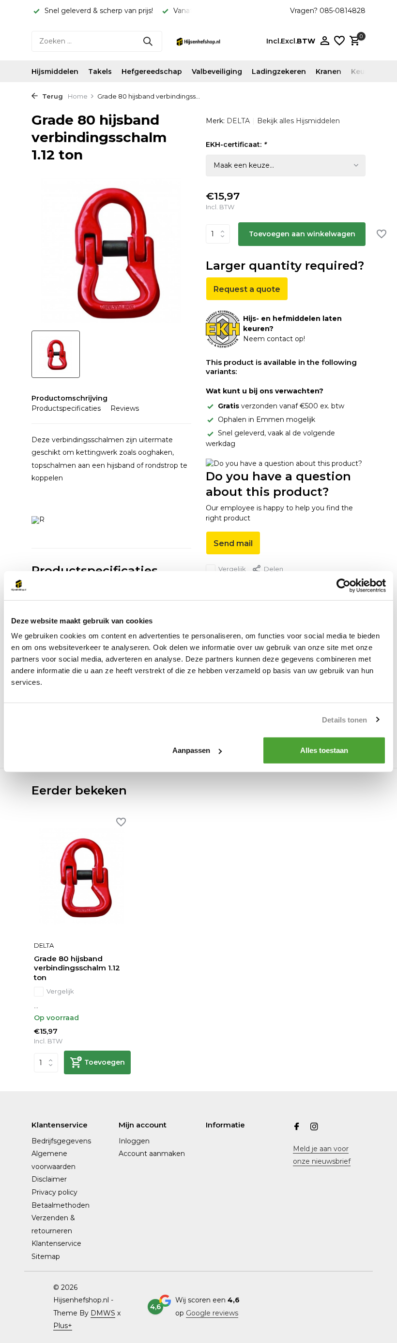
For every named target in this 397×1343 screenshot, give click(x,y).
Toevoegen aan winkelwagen (302, 234)
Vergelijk (232, 569)
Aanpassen (191, 750)
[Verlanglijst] (339, 41)
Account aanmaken (152, 1153)
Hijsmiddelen (54, 71)
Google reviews (212, 1313)
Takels (100, 71)
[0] (353, 41)
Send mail (233, 543)
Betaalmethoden (60, 1205)
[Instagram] (314, 1127)
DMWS (103, 1313)
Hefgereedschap (152, 71)
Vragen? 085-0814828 (328, 10)
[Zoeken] (147, 41)
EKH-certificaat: (236, 144)
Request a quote (247, 289)
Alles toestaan (324, 750)
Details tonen (344, 719)
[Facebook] (297, 1127)
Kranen (328, 71)
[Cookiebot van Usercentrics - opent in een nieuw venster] (343, 585)
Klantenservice (56, 1243)
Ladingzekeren (279, 71)
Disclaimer (49, 1179)
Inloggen (134, 1141)
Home (78, 96)
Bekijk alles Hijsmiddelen (298, 120)
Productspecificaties (66, 408)
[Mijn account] (324, 41)
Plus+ (62, 1325)
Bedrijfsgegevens (61, 1141)
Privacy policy (54, 1192)
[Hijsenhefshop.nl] (198, 41)
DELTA (238, 120)
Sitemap (45, 1256)
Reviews (124, 408)
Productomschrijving (69, 398)
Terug (51, 96)
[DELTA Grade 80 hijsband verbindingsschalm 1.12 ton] (82, 876)
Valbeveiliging (217, 71)
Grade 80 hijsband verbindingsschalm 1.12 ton (77, 968)
